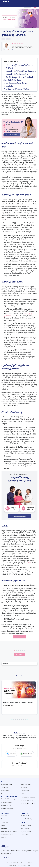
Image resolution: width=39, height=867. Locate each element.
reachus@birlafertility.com (28, 819)
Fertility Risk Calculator (27, 835)
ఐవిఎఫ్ (3, 39)
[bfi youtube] (6, 3)
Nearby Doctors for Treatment (9, 831)
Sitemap (3, 825)
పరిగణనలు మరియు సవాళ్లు (16, 83)
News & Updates (5, 791)
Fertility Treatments (26, 784)
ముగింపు (9, 86)
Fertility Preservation (26, 794)
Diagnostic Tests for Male (27, 800)
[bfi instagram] (4, 3)
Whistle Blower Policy (6, 802)
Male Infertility (24, 787)
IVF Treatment (5, 838)
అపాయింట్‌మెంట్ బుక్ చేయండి (12, 134)
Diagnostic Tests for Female (28, 803)
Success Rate (4, 819)
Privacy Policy (13, 865)
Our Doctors (4, 787)
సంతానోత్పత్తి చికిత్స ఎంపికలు (17, 74)
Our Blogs (4, 816)
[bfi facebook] (8, 3)
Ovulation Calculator (26, 825)
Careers (3, 794)
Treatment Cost (5, 828)
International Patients (6, 835)
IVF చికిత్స (29, 563)
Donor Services (25, 791)
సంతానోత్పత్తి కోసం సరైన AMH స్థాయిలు (21, 71)
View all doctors (19, 654)
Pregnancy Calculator (26, 832)
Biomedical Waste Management (9, 799)
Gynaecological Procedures (28, 797)
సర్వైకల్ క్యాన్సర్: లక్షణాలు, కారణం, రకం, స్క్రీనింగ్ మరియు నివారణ (17, 702)
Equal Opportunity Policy (7, 808)
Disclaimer (21, 865)
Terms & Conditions (6, 805)
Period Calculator (25, 828)
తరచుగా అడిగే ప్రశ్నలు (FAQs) (17, 89)
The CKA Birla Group (6, 784)
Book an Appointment (19, 636)
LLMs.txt (27, 865)
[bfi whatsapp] (8, 857)
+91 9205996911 (25, 816)
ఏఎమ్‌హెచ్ (8, 39)
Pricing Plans (4, 822)
